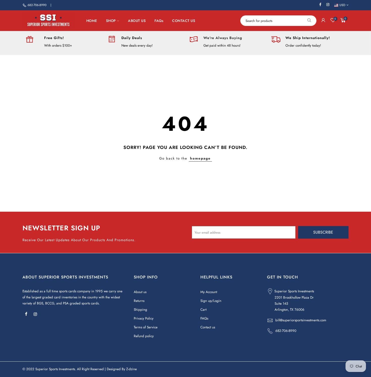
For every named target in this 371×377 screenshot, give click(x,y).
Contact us (207, 327)
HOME (91, 20)
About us (140, 292)
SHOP (111, 20)
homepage (200, 158)
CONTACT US (183, 20)
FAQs (158, 20)
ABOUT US (137, 20)
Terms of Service (145, 327)
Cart (203, 309)
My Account (208, 292)
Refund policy (144, 336)
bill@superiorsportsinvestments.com (300, 320)
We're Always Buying (222, 37)
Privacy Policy (143, 318)
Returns (139, 300)
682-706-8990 (37, 5)
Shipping (140, 309)
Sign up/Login (210, 300)
